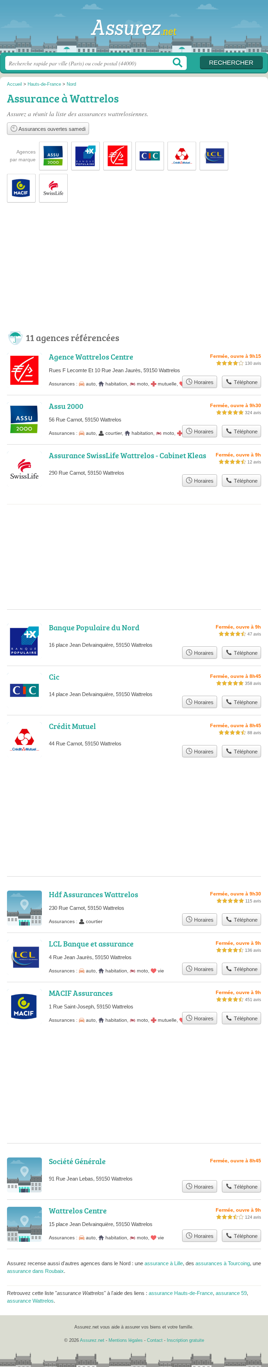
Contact (155, 1340)
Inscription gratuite (185, 1340)
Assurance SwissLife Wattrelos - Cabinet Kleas (127, 455)
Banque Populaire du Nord (94, 627)
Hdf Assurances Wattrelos (93, 894)
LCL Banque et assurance (91, 943)
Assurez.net (134, 28)
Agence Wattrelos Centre (91, 356)
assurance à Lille (163, 1263)
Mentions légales (126, 1340)
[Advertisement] (134, 273)
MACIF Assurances (81, 992)
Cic (54, 676)
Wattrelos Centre (78, 1210)
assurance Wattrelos (30, 1301)
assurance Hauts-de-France (181, 1293)
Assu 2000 (66, 406)
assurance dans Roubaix (35, 1271)
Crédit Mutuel (72, 726)
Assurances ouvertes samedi (51, 129)
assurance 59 (231, 1293)
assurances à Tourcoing (222, 1263)
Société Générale (77, 1161)
